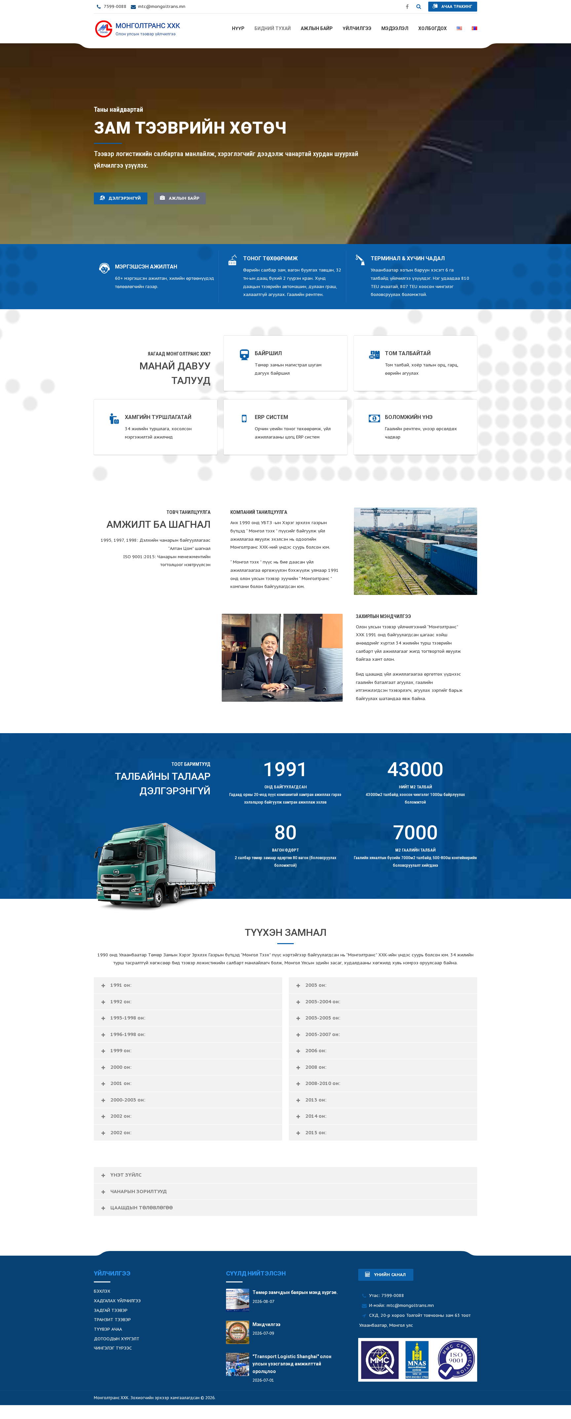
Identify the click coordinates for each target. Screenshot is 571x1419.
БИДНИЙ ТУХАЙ (272, 28)
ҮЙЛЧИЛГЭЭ (357, 28)
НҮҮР (238, 28)
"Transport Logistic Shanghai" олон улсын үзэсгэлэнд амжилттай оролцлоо (291, 1364)
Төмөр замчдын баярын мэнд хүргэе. (295, 1292)
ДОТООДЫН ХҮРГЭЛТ (116, 1339)
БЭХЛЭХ (102, 1291)
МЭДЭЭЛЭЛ (394, 28)
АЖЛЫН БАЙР (317, 28)
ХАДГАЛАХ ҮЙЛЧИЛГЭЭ (117, 1301)
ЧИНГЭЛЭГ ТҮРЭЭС (113, 1348)
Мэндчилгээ (266, 1324)
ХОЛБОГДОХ (432, 28)
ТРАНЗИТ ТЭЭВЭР (112, 1319)
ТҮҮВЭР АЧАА (108, 1329)
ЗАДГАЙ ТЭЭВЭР (111, 1310)
